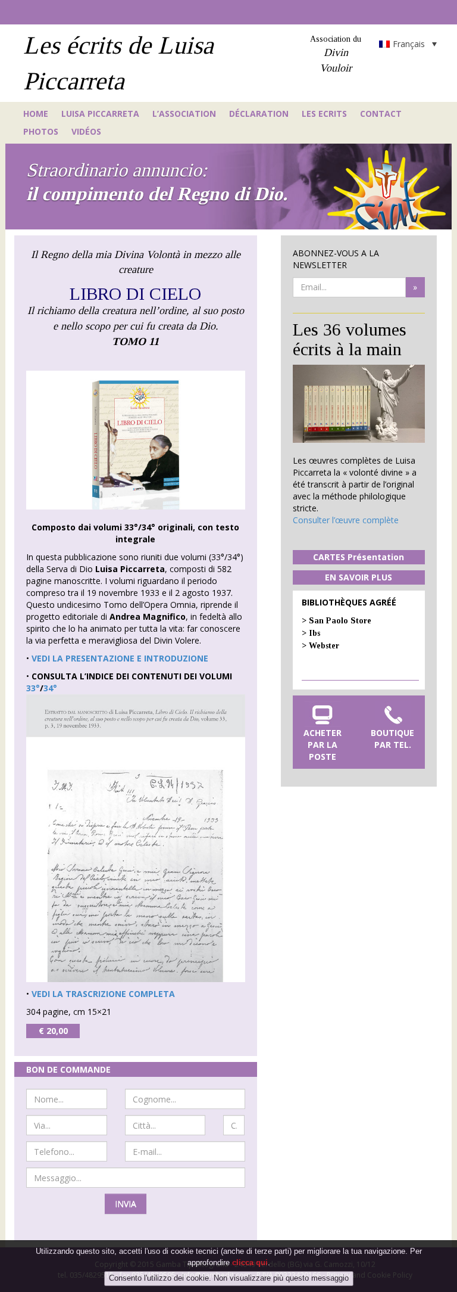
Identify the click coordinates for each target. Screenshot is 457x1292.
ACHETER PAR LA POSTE (322, 744)
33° (33, 688)
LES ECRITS (324, 113)
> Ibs (311, 633)
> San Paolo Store (336, 620)
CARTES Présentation (358, 557)
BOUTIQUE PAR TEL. (392, 738)
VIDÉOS (86, 131)
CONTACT (381, 113)
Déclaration (259, 113)
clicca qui (250, 1262)
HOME (35, 113)
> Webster (320, 645)
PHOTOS (40, 131)
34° (50, 688)
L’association (184, 113)
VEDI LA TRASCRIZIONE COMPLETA (103, 993)
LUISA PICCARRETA (100, 113)
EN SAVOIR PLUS (358, 577)
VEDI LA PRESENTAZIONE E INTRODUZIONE (120, 658)
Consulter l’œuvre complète (346, 520)
